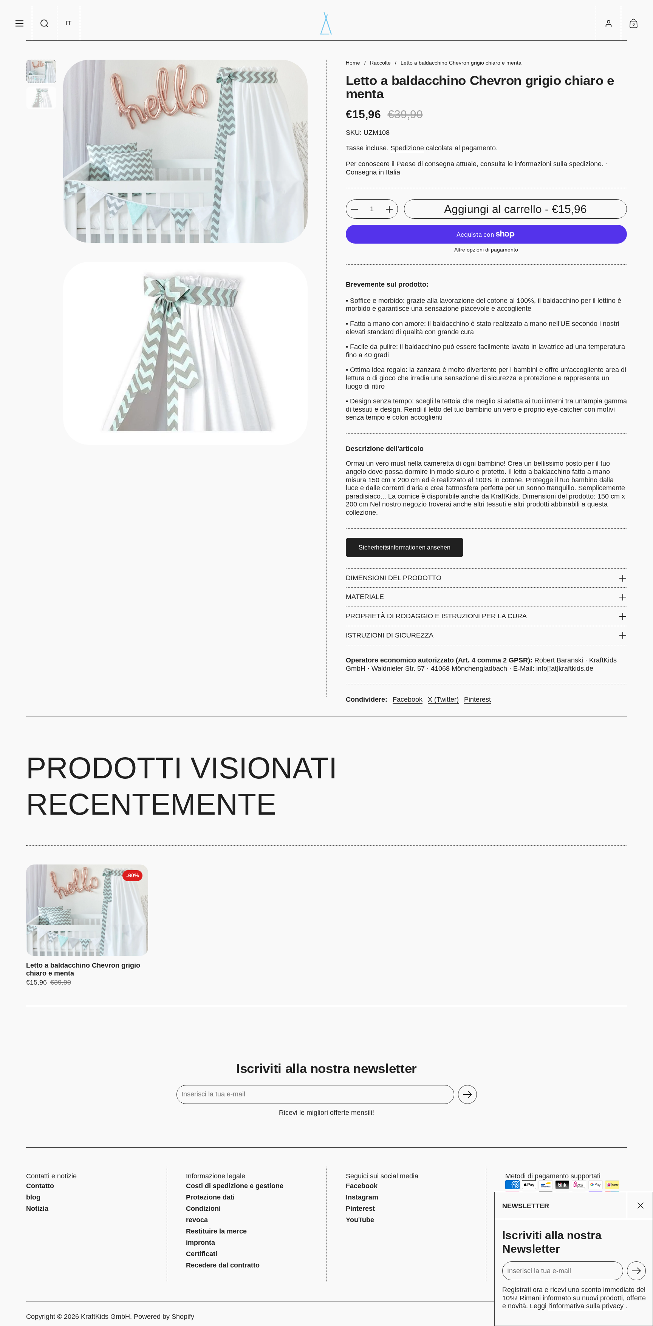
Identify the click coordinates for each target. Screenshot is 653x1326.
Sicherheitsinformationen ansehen (404, 547)
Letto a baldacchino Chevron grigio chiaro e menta (87, 926)
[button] (44, 23)
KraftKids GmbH (105, 1316)
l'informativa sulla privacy (586, 1306)
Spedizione (407, 148)
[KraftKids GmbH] (326, 23)
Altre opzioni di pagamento (486, 250)
